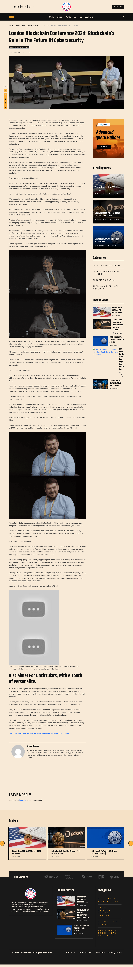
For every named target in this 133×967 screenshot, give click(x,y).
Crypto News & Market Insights (27, 26)
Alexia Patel (101, 245)
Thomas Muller (102, 220)
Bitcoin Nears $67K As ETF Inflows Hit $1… (107, 189)
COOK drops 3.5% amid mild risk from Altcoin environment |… (104, 852)
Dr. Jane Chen (101, 194)
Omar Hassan (14, 52)
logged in (22, 800)
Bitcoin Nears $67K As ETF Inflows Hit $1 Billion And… (26, 852)
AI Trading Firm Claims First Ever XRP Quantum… (115, 383)
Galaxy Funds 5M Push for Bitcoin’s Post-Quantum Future (108, 214)
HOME (11, 26)
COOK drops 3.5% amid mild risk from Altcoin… (107, 240)
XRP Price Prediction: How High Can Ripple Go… (121, 359)
